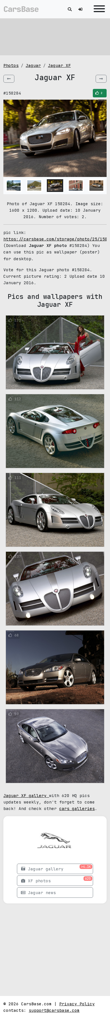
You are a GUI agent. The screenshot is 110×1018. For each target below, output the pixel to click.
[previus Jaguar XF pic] (8, 79)
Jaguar (33, 65)
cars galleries (77, 808)
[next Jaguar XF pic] (101, 79)
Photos (11, 65)
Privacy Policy (77, 1003)
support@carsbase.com (54, 1010)
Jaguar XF (59, 65)
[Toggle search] (70, 9)
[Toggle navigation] (98, 9)
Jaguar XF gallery (26, 795)
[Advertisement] (55, 37)
